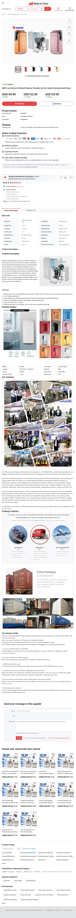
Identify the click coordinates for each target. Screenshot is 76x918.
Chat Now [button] (57, 104)
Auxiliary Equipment (62, 860)
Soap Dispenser (31, 880)
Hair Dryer (7, 880)
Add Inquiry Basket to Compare (38, 76)
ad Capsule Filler (7, 853)
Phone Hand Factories (27, 890)
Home (3, 14)
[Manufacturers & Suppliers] (38, 3)
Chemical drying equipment (28, 856)
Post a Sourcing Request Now (59, 738)
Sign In (5, 201)
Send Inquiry (19, 104)
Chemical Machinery (8, 856)
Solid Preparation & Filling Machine (48, 856)
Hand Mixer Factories (10, 890)
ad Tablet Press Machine (45, 853)
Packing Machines (7, 860)
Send (18, 738)
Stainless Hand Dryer (10, 895)
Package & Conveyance (63, 853)
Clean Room (41, 860)
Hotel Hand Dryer (25, 895)
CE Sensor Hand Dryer (10, 899)
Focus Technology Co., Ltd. (25, 910)
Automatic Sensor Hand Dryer (44, 895)
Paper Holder (18, 880)
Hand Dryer (24, 14)
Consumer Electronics (13, 14)
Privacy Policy (67, 910)
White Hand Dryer (62, 895)
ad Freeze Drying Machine (28, 853)
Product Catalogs (29, 849)
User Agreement (49, 910)
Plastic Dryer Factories (45, 890)
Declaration (58, 910)
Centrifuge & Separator (27, 860)
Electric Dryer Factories (64, 890)
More (3, 903)
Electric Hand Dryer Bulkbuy (29, 899)
